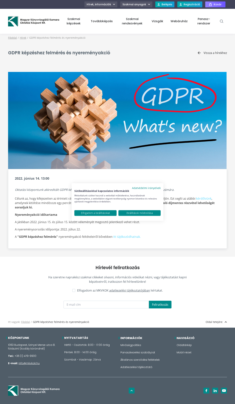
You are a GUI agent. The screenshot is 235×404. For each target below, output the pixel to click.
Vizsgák (157, 21)
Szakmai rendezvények (132, 21)
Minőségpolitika (130, 345)
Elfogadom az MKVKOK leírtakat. (120, 290)
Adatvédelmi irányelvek (146, 188)
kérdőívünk (204, 198)
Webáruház (179, 21)
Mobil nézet (184, 352)
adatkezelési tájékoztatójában (129, 290)
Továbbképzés (102, 21)
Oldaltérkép (184, 345)
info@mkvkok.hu (29, 363)
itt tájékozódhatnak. (127, 237)
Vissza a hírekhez (215, 53)
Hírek (23, 37)
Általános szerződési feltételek (140, 360)
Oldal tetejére (214, 322)
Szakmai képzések (74, 21)
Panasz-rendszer (203, 21)
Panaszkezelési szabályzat (137, 352)
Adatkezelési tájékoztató (136, 367)
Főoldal (12, 37)
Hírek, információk (99, 4)
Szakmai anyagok (134, 4)
